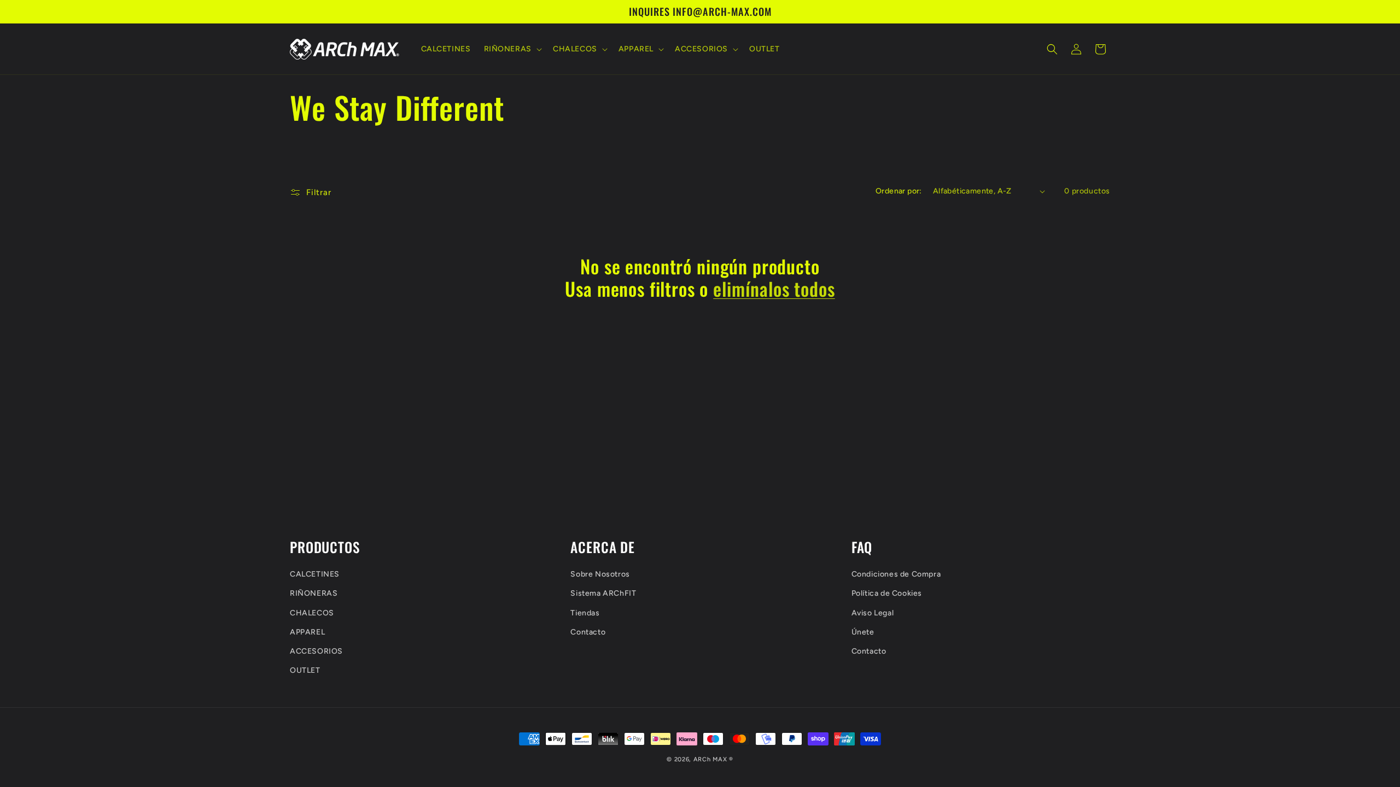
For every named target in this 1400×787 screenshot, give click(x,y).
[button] (511, 49)
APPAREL (307, 632)
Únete (862, 632)
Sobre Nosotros (599, 574)
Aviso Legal (872, 613)
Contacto (587, 632)
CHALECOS (312, 613)
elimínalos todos (774, 289)
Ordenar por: (899, 191)
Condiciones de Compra (896, 574)
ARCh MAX (710, 759)
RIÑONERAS (313, 593)
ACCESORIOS (316, 651)
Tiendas (584, 613)
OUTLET (305, 670)
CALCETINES (315, 574)
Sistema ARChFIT (603, 593)
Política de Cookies (886, 593)
